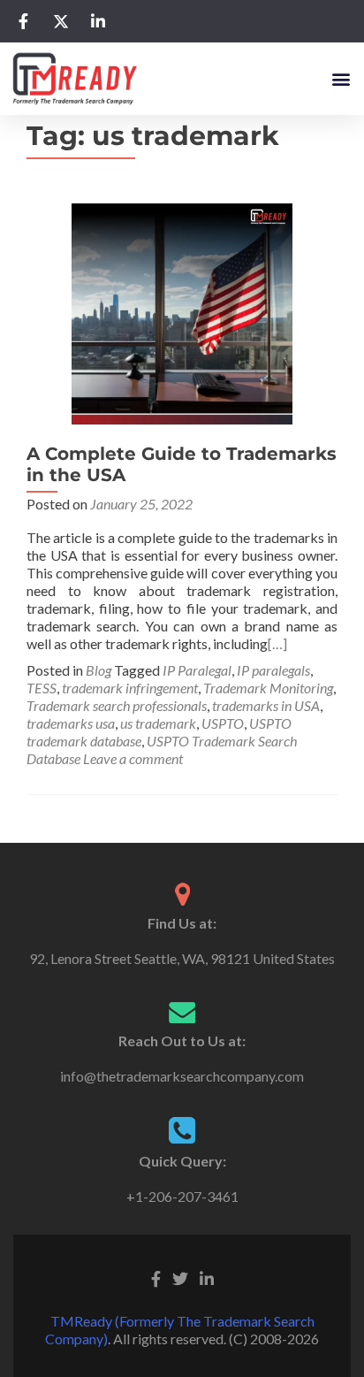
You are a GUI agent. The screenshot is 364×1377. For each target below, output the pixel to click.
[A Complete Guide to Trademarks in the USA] (182, 311)
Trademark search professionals (117, 705)
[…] (277, 643)
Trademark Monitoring (268, 687)
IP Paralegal (197, 670)
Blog (98, 670)
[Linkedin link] (207, 1277)
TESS (42, 687)
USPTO (222, 723)
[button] (340, 78)
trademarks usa (71, 723)
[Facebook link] (156, 1277)
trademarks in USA (266, 705)
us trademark (158, 723)
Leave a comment (133, 758)
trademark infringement (130, 687)
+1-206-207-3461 (182, 1196)
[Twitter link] (180, 1277)
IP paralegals (273, 670)
